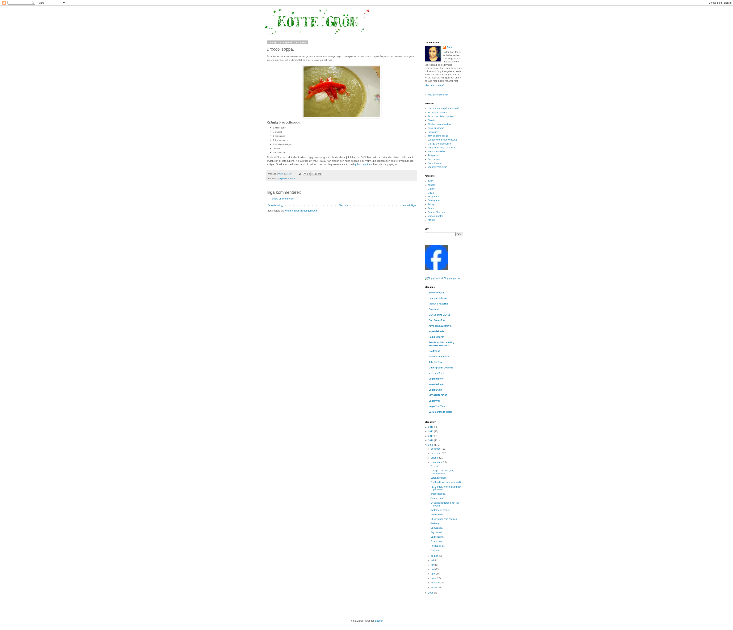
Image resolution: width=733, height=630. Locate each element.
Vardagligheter (435, 216)
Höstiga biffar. (437, 545)
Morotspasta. (437, 514)
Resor (431, 208)
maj (433, 569)
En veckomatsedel (437, 112)
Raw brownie (434, 159)
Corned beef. (437, 498)
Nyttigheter (282, 178)
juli (432, 560)
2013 (431, 427)
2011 (431, 436)
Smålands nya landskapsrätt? (445, 482)
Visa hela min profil (435, 85)
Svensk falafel (435, 163)
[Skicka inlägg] (298, 174)
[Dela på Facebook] (316, 174)
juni (433, 565)
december (436, 448)
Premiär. (434, 466)
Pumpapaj (433, 155)
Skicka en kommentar (282, 198)
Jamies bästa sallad (438, 136)
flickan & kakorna (438, 303)
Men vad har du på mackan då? (444, 108)
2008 (431, 592)
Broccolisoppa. (438, 494)
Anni (449, 47)
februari (435, 582)
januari (435, 587)
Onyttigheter (434, 200)
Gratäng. (434, 523)
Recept (291, 178)
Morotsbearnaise (436, 151)
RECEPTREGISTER (438, 94)
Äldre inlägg (409, 205)
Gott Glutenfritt (437, 320)
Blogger (379, 621)
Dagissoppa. (437, 537)
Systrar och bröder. (440, 510)
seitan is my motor (439, 356)
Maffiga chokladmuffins (439, 143)
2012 (431, 431)
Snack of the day (436, 212)
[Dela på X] (312, 174)
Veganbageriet (436, 378)
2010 (431, 440)
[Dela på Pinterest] (319, 174)
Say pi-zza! (436, 532)
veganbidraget (436, 384)
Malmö (431, 188)
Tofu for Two (435, 362)
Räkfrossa (434, 351)
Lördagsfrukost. (438, 478)
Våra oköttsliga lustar (440, 412)
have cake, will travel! (440, 326)
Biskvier (432, 120)
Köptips (431, 185)
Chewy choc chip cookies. (443, 519)
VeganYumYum (437, 406)
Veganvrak (434, 401)
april (433, 573)
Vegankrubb (435, 389)
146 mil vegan (436, 292)
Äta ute (431, 220)
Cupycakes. (436, 528)
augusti (435, 556)
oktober (435, 457)
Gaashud (433, 309)
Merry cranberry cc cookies (441, 147)
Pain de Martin (436, 337)
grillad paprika (362, 164)
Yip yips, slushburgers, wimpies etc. (442, 472)
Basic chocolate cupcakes (441, 116)
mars (434, 578)
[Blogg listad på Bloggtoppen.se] (442, 278)
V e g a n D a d (436, 373)
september (436, 462)
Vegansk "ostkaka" (437, 167)
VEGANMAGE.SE (438, 395)
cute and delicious (438, 298)
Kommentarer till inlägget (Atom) (301, 210)
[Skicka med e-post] (305, 174)
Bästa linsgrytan (436, 128)
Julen (430, 181)
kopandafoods (436, 331)
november (436, 453)
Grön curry (433, 132)
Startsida (343, 205)
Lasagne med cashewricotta (442, 139)
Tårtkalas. (435, 550)
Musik (431, 192)
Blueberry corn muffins (439, 124)
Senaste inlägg (275, 205)
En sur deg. (436, 541)
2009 (431, 445)
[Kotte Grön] (436, 269)
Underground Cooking (441, 367)
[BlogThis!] (309, 174)
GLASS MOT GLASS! (440, 314)
